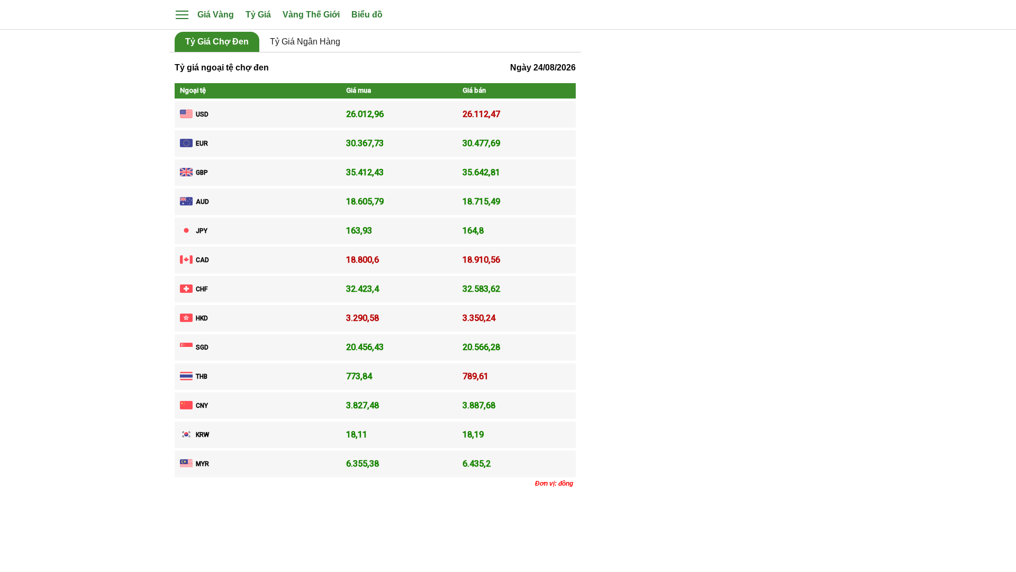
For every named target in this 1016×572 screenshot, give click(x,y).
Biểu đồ (367, 14)
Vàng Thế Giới (311, 14)
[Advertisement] (714, 214)
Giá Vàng (215, 14)
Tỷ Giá (258, 14)
